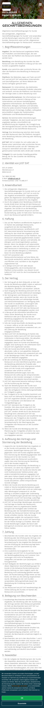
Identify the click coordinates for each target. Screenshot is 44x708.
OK (22, 698)
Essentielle (22, 703)
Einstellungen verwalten (19, 686)
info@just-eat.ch (14, 178)
